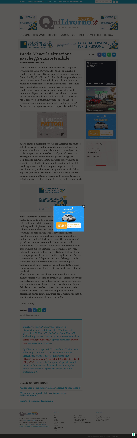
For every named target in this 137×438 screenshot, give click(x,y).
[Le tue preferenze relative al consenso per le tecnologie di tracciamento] (133, 434)
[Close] (83, 206)
